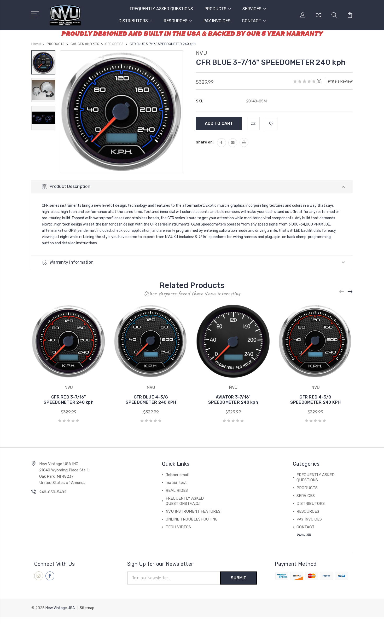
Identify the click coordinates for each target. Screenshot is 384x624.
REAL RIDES (177, 490)
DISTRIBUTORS (133, 20)
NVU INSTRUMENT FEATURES (193, 511)
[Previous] (342, 292)
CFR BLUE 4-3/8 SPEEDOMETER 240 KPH (151, 400)
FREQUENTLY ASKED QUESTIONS (161, 8)
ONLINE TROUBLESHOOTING (192, 519)
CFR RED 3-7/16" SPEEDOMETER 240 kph (69, 400)
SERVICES (251, 8)
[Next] (350, 292)
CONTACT (251, 20)
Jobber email (177, 474)
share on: (205, 142)
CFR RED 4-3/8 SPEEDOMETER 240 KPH (315, 400)
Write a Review (340, 81)
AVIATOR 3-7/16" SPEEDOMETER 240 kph (233, 400)
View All (303, 535)
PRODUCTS (215, 8)
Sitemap (87, 608)
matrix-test (176, 482)
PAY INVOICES (216, 20)
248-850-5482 (52, 492)
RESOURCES (176, 20)
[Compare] (318, 18)
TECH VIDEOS (178, 527)
